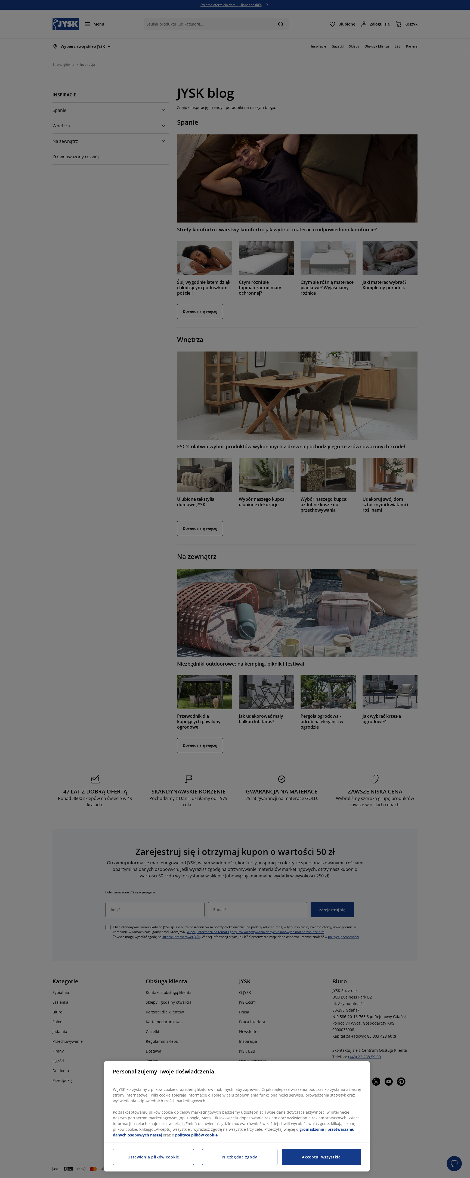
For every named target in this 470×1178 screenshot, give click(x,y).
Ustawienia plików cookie (153, 1157)
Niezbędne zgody (239, 1157)
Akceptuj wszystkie (321, 1157)
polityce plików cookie (196, 1135)
